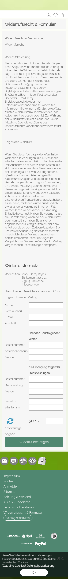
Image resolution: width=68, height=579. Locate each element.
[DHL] (13, 536)
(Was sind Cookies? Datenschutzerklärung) (28, 565)
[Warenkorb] (61, 15)
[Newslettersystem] (42, 461)
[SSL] (54, 536)
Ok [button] (34, 572)
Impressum (11, 476)
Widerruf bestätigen (34, 442)
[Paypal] (40, 543)
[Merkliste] (55, 15)
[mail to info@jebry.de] (4, 461)
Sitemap (9, 491)
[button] (10, 15)
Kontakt (8, 481)
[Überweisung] (26, 543)
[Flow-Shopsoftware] (32, 461)
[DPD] (26, 536)
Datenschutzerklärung (19, 507)
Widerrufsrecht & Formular (22, 512)
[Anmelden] (49, 15)
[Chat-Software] (13, 461)
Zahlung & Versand (17, 497)
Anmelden (10, 486)
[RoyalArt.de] (23, 461)
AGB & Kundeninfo (16, 502)
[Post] (40, 536)
